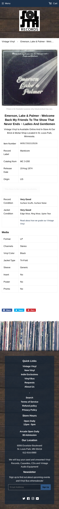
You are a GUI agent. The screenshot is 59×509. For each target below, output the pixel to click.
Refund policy (29, 406)
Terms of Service (29, 402)
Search (29, 397)
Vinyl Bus (30, 378)
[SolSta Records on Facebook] (28, 499)
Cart (55, 3)
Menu (7, 3)
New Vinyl (29, 370)
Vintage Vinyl (8, 41)
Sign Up (45, 487)
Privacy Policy (29, 410)
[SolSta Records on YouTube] (37, 499)
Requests (30, 382)
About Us (29, 387)
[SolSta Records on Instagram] (33, 499)
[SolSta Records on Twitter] (24, 499)
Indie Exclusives (29, 374)
